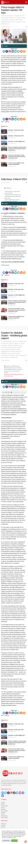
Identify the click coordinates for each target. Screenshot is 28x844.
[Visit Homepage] (5, 2)
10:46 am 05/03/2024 (5, 26)
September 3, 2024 (12, 143)
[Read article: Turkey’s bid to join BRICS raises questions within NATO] (4, 164)
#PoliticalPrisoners (8, 376)
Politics (2, 804)
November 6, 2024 (12, 285)
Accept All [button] (14, 840)
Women (3, 814)
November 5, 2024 (12, 137)
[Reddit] (21, 51)
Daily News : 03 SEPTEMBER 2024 (16, 141)
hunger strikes (5, 111)
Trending (7, 121)
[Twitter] (5, 793)
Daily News (3, 823)
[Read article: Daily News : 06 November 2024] (4, 131)
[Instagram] (9, 51)
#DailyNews (8, 188)
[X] (6, 51)
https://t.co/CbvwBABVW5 (11, 379)
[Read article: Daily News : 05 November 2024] (4, 137)
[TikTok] (14, 793)
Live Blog (3, 825)
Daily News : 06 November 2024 (16, 130)
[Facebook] (4, 51)
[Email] (15, 51)
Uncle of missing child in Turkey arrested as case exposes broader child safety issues (16, 157)
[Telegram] (18, 51)
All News (3, 802)
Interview (3, 812)
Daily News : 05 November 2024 (16, 135)
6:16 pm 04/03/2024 (5, 182)
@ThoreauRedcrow (22, 379)
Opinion (3, 807)
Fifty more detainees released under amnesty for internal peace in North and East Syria (17, 149)
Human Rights (4, 805)
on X (7, 265)
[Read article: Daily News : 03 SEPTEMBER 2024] (4, 143)
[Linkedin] (12, 51)
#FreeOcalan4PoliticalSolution (16, 374)
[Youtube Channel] (20, 793)
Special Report (4, 817)
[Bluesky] (2, 795)
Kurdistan (3, 809)
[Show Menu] (26, 2)
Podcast (3, 827)
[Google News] (23, 793)
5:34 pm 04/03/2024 (5, 360)
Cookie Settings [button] (6, 840)
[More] (24, 51)
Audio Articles (4, 815)
